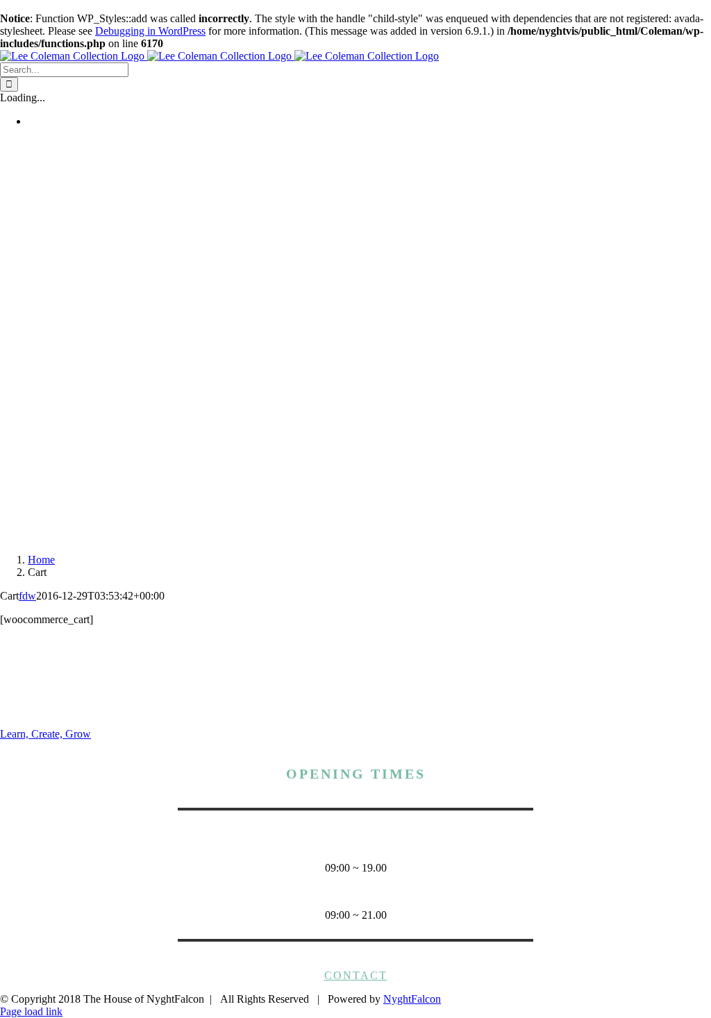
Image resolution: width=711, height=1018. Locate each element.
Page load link (31, 1011)
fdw (27, 596)
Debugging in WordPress (150, 31)
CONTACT (355, 975)
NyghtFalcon (412, 999)
